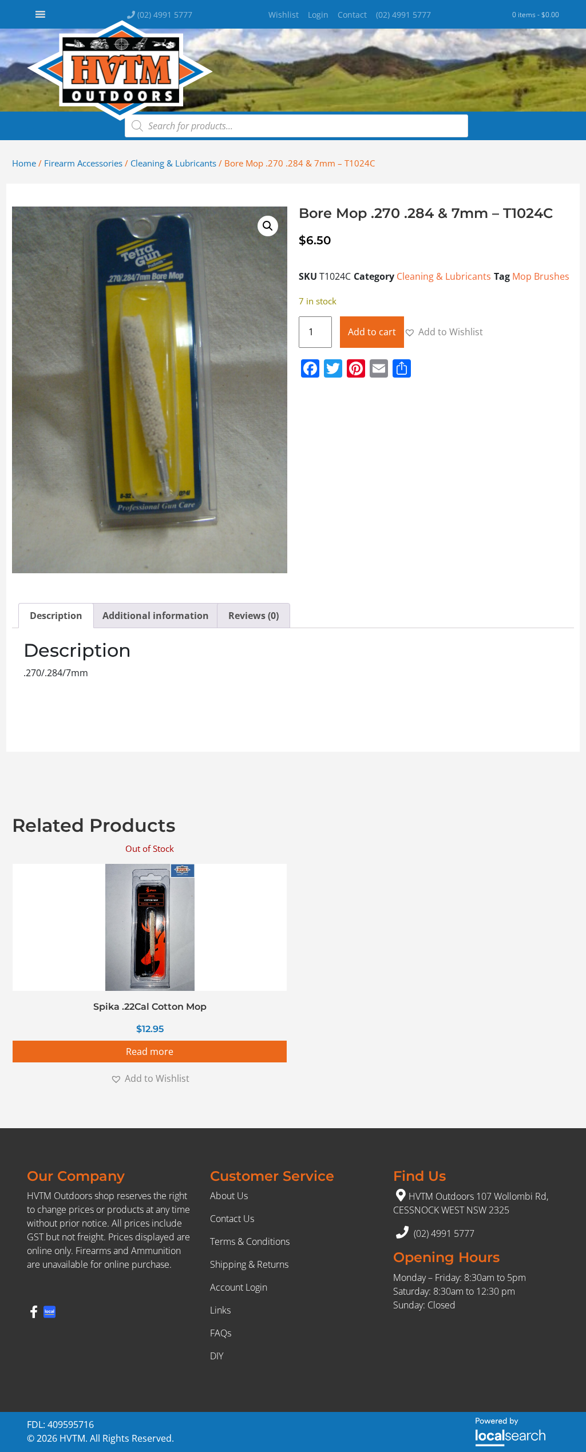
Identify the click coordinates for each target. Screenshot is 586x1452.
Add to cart (372, 332)
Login (318, 14)
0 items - (535, 14)
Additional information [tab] (155, 615)
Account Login (238, 1287)
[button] (268, 226)
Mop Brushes (540, 276)
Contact (352, 14)
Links (220, 1310)
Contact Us (232, 1218)
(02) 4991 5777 (163, 14)
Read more (149, 1051)
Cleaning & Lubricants (173, 163)
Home (24, 163)
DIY (216, 1356)
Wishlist (283, 14)
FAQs (220, 1333)
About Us (229, 1195)
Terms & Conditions (250, 1241)
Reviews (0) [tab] (253, 615)
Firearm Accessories (83, 163)
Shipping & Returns (249, 1264)
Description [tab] (56, 615)
